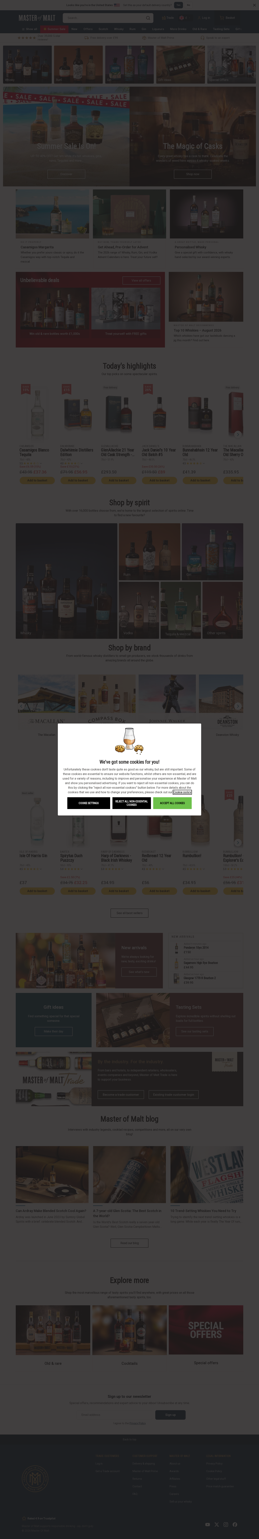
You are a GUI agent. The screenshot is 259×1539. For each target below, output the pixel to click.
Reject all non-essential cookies (131, 803)
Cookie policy (182, 792)
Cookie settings (89, 803)
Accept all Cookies (172, 803)
